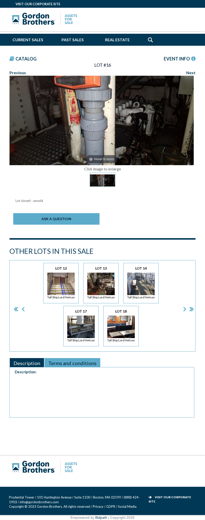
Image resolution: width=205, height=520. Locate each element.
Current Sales (27, 39)
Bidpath (101, 518)
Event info (177, 58)
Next (191, 72)
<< (12, 306)
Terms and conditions (72, 363)
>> (188, 306)
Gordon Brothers (46, 19)
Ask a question (56, 219)
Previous (18, 72)
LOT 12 (61, 282)
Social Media (127, 507)
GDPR (111, 507)
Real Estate (117, 39)
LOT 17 (81, 325)
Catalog (26, 58)
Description (27, 363)
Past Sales (73, 39)
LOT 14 (141, 282)
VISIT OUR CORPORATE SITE (38, 4)
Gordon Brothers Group (46, 467)
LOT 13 (101, 282)
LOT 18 (121, 325)
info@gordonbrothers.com (39, 502)
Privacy (98, 507)
